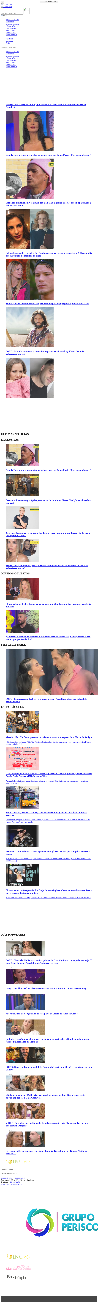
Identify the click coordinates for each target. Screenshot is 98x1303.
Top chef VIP (11, 33)
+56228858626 (14, 1182)
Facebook (9, 39)
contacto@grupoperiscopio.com (13, 1178)
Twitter (8, 43)
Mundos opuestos (12, 24)
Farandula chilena (12, 20)
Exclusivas (10, 22)
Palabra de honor (12, 30)
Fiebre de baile (11, 35)
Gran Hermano (11, 28)
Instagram (9, 41)
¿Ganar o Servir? (12, 26)
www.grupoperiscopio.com (11, 1184)
